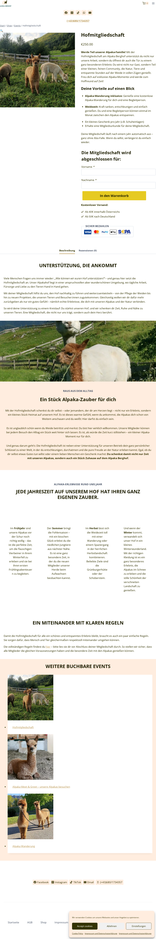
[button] (1, 30)
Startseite (13, 922)
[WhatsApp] (84, 12)
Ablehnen (112, 926)
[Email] (89, 12)
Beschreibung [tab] (67, 250)
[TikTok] (78, 12)
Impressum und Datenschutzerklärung (101, 933)
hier (48, 646)
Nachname (88, 180)
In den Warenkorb (114, 195)
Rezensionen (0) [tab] (88, 250)
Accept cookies (84, 926)
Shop (43, 922)
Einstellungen (139, 926)
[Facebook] (66, 12)
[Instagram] (72, 12)
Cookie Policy (77, 933)
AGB (29, 922)
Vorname (87, 166)
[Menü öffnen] (153, 3)
